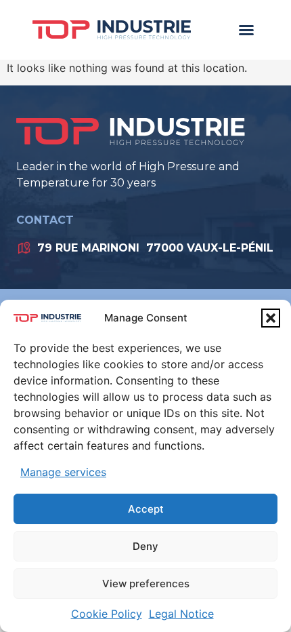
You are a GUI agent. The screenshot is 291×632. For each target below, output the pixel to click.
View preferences (145, 583)
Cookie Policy (106, 613)
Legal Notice (181, 613)
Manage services (63, 472)
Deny (145, 546)
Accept (146, 508)
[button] (270, 318)
